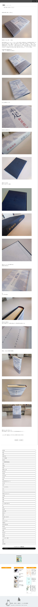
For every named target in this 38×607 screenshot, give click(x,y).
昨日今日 (4, 532)
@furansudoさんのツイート (6, 569)
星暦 (3, 454)
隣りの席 (4, 471)
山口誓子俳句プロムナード (7, 481)
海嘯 (3, 530)
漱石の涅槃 (4, 511)
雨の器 (4, 526)
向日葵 (4, 473)
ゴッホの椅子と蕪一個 (6, 503)
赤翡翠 (4, 536)
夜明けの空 (4, 456)
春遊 (3, 467)
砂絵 (3, 479)
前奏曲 (4, 465)
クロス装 (9, 7)
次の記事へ (21, 440)
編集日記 (8, 434)
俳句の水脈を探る (5, 524)
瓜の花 (4, 534)
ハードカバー (12, 7)
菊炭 (3, 497)
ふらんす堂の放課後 (25, 603)
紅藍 (3, 463)
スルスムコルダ (5, 520)
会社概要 (11, 603)
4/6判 (4, 7)
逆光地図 (4, 543)
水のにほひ (4, 475)
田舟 (3, 501)
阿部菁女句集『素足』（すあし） (7, 12)
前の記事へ (16, 440)
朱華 (3, 507)
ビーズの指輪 (5, 458)
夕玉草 (4, 477)
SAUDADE (4, 528)
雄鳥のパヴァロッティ (6, 493)
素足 (7, 5)
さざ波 (4, 483)
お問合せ (15, 603)
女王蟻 (4, 450)
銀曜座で (4, 522)
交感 (3, 518)
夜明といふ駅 (5, 469)
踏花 (3, 452)
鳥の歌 (4, 509)
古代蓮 (4, 495)
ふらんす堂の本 (5, 548)
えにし (4, 490)
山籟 (3, 499)
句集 (6, 7)
